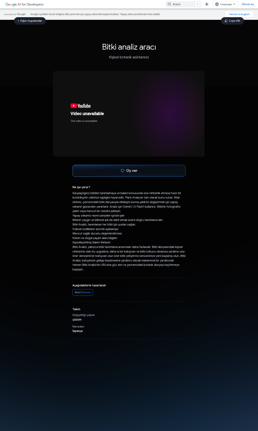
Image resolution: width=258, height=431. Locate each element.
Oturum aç (248, 4)
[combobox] (183, 4)
